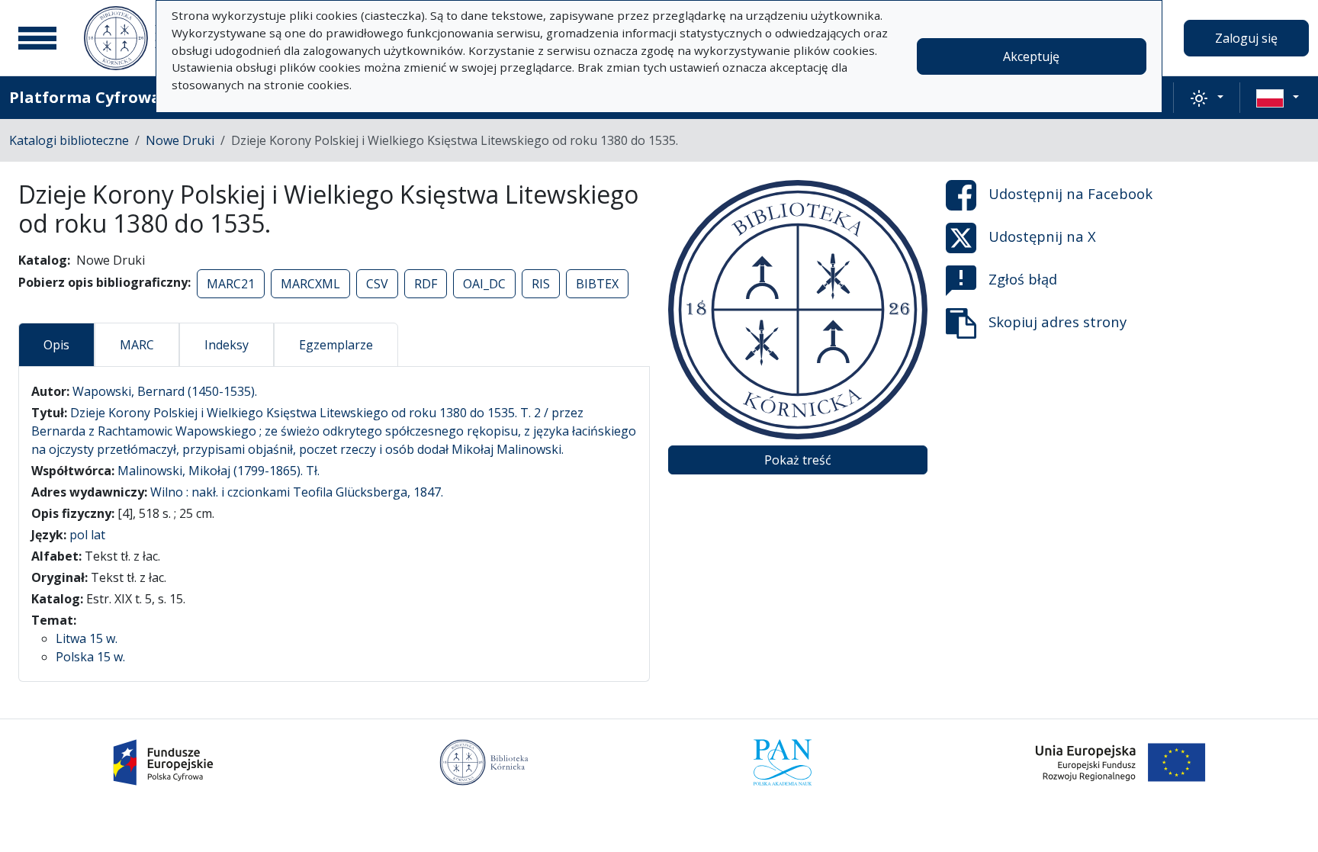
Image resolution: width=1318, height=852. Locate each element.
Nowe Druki (180, 140)
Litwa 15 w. (86, 638)
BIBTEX (597, 283)
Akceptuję (1031, 56)
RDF (425, 283)
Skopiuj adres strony (1057, 321)
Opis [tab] (56, 344)
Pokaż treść (797, 460)
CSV (377, 283)
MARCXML (310, 283)
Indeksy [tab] (226, 344)
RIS (541, 283)
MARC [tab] (137, 344)
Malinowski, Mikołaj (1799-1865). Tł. (218, 470)
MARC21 (231, 283)
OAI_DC (484, 283)
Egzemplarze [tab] (336, 344)
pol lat (87, 534)
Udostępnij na (1070, 193)
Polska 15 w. (90, 656)
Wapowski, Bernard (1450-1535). (164, 391)
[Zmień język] (1277, 97)
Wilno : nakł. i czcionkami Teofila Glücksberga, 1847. (296, 492)
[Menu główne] (37, 38)
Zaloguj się (1246, 38)
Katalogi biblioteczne (69, 140)
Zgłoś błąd (1022, 278)
